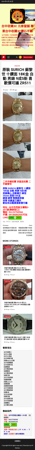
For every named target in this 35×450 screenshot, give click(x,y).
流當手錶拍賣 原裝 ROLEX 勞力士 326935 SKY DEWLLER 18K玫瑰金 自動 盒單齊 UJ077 (17, 304)
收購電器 (7, 367)
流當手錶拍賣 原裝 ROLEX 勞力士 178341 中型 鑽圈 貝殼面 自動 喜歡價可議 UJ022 (17, 270)
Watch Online (28, 57)
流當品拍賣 (17, 66)
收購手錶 (7, 396)
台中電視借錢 (8, 373)
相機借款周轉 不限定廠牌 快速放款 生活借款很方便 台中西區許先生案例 (25, 230)
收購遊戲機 (7, 379)
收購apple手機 (9, 360)
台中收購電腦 (8, 363)
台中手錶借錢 (8, 401)
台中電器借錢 (8, 369)
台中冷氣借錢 (8, 377)
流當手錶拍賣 (15, 221)
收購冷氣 (7, 375)
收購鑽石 (7, 403)
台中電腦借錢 (8, 390)
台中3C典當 (8, 356)
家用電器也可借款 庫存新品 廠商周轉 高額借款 (10, 229)
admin (6, 90)
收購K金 (6, 392)
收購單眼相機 (8, 386)
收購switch (8, 382)
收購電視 (7, 371)
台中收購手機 (8, 358)
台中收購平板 (8, 365)
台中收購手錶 (8, 398)
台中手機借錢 (8, 388)
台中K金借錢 (8, 394)
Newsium (26, 445)
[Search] (17, 57)
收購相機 (7, 384)
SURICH (8, 221)
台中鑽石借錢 (8, 405)
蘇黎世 (22, 221)
